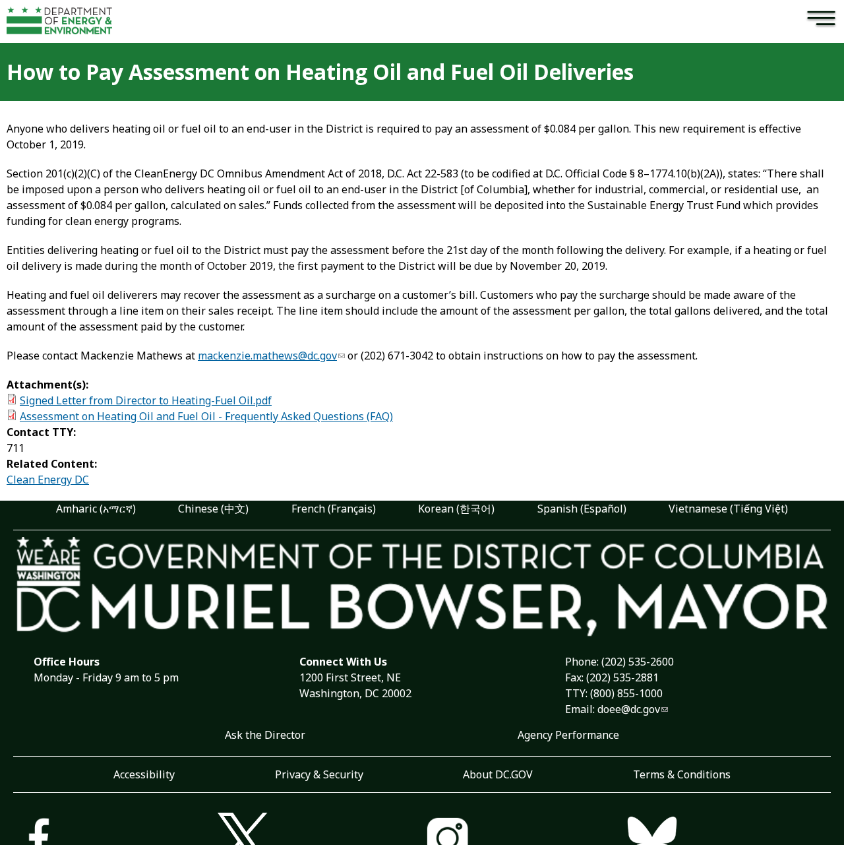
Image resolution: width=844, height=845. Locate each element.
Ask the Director (265, 735)
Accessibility (144, 774)
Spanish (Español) (581, 508)
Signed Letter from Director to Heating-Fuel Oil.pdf (146, 400)
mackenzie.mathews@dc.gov (267, 355)
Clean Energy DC (48, 479)
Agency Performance (568, 735)
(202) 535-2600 (637, 661)
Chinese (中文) (213, 508)
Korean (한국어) (456, 508)
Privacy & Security (319, 774)
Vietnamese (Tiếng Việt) (728, 508)
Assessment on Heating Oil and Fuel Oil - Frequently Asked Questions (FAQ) (206, 416)
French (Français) (333, 508)
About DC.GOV (498, 774)
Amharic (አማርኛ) (96, 508)
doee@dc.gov (628, 709)
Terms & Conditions (682, 774)
